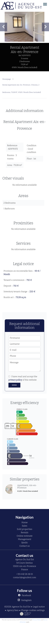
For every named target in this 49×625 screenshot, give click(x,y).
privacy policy (15, 380)
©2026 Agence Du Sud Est (17, 606)
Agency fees (13, 610)
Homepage (6, 79)
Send (14, 385)
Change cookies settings (33, 610)
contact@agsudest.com (24, 577)
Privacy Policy (36, 620)
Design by (27, 614)
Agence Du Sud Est (24, 559)
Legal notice (39, 606)
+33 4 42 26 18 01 (24, 574)
